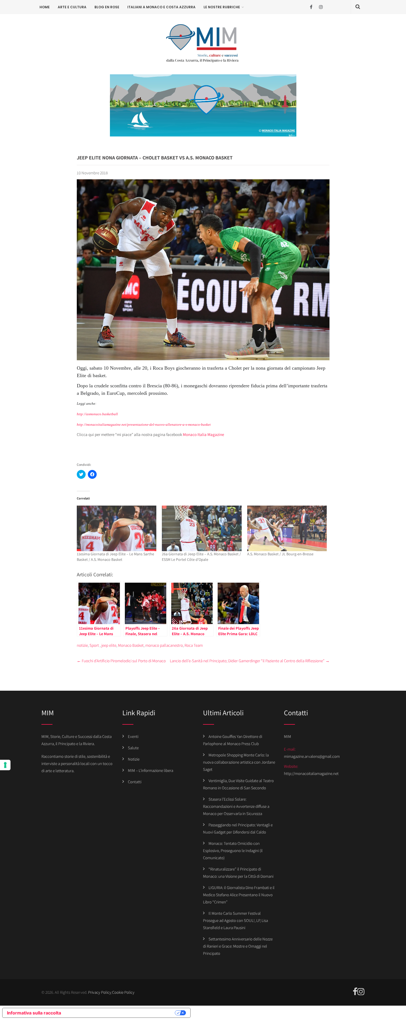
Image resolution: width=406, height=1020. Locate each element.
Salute (133, 747)
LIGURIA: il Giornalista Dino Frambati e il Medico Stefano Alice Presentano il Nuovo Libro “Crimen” (239, 895)
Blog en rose (106, 7)
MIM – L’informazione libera (150, 770)
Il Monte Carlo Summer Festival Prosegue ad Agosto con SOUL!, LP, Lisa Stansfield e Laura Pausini (235, 920)
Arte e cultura (72, 7)
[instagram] (321, 7)
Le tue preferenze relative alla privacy (120, 1013)
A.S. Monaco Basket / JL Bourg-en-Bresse (280, 553)
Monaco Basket (131, 645)
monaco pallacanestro (164, 645)
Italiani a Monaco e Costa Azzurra (161, 7)
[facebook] (311, 7)
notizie (82, 645)
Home (44, 7)
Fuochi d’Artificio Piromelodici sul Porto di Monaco (121, 660)
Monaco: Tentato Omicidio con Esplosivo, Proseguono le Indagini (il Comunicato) (233, 850)
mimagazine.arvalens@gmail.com (312, 756)
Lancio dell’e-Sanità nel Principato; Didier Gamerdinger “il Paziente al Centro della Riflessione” (249, 660)
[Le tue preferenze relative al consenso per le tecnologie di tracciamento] (5, 765)
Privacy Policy (99, 992)
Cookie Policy (123, 992)
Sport (94, 645)
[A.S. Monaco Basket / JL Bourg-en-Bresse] (287, 528)
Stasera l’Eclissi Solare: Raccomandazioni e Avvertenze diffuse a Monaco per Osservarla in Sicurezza (236, 806)
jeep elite (108, 645)
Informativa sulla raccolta (34, 1013)
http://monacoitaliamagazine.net (311, 773)
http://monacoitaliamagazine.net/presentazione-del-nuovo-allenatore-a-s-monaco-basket (144, 424)
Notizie (133, 759)
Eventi (133, 736)
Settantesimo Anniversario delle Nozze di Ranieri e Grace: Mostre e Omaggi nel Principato (238, 946)
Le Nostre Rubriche (222, 7)
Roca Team (193, 645)
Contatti (134, 781)
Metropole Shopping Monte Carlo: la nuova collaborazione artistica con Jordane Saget (239, 762)
